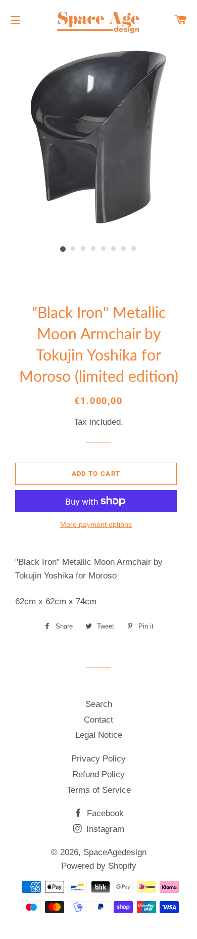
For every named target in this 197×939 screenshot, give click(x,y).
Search (98, 704)
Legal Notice (98, 735)
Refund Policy (98, 774)
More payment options (96, 524)
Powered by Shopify (98, 866)
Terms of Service (99, 790)
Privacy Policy (98, 759)
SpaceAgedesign (114, 852)
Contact (98, 720)
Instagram (104, 829)
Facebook (104, 813)
